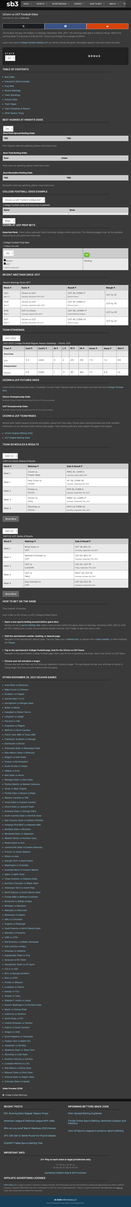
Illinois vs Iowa (12, 856)
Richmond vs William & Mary (18, 901)
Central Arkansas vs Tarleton (18, 1023)
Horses (78, 4)
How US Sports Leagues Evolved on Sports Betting (95, 1130)
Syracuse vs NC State (15, 960)
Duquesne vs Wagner (15, 725)
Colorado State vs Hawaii (17, 1081)
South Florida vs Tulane (16, 766)
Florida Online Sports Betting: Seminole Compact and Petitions (97, 1122)
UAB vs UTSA (11, 937)
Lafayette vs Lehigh (14, 716)
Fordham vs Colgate (14, 694)
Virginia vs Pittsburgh (15, 924)
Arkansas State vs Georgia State (20, 811)
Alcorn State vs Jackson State (19, 806)
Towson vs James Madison (18, 851)
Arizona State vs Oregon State (19, 1077)
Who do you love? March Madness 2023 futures (30, 1128)
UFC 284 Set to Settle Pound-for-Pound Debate (30, 1135)
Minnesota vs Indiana (15, 915)
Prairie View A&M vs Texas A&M (20, 734)
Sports (40, 4)
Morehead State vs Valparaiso (19, 833)
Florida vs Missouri (14, 982)
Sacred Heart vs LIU (14, 698)
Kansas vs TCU (12, 991)
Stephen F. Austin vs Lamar (18, 1000)
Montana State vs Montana (18, 829)
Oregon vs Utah (12, 1032)
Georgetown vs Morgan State (19, 703)
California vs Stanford (15, 1014)
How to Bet (96, 4)
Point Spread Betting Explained (85, 1113)
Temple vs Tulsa (12, 996)
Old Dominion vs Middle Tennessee (22, 942)
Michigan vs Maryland (15, 905)
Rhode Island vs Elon (15, 842)
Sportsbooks (59, 4)
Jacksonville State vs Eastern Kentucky (23, 847)
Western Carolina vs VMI (16, 797)
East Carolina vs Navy (15, 946)
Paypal (11, 642)
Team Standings (12, 95)
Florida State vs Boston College (20, 793)
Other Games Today (14, 113)
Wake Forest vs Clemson (16, 689)
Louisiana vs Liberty (14, 987)
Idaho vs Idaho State (15, 874)
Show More (10, 519)
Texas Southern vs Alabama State (21, 878)
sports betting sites (31, 625)
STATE (10, 53)
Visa (57, 639)
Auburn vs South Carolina (17, 1027)
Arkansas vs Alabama (15, 951)
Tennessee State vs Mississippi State (22, 748)
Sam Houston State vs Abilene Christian (24, 820)
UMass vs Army (12, 770)
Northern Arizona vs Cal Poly (19, 1059)
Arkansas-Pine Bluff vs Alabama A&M (23, 824)
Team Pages (10, 104)
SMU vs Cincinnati (13, 919)
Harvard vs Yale (12, 721)
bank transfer (102, 639)
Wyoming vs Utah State (16, 1054)
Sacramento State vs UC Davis (20, 964)
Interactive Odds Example (17, 81)
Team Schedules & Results (17, 108)
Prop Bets (9, 86)
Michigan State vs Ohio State (19, 779)
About (112, 4)
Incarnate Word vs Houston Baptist (21, 870)
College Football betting (31, 42)
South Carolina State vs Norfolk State (23, 815)
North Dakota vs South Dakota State (22, 892)
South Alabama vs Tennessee (19, 1036)
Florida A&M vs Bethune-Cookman (21, 897)
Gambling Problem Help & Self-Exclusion (65, 1173)
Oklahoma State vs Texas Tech (19, 1050)
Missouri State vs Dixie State (18, 1072)
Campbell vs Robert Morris (18, 712)
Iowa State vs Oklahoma (16, 685)
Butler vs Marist (12, 707)
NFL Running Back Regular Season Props (26, 1113)
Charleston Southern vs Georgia (20, 739)
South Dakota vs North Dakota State (22, 928)
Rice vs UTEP (11, 978)
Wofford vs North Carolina (17, 730)
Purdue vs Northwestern (16, 761)
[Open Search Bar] (123, 4)
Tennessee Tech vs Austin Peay (20, 887)
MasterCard (73, 639)
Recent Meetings (13, 90)
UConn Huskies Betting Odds (19, 433)
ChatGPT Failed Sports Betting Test (23, 1143)
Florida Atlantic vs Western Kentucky (22, 784)
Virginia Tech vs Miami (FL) (18, 1041)
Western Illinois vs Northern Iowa (20, 838)
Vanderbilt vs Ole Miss (15, 1045)
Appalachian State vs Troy (17, 955)
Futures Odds (11, 99)
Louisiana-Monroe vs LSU (17, 1063)
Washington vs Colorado (16, 865)
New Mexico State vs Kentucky (20, 752)
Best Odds (10, 77)
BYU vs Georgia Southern (17, 973)
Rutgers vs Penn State (15, 757)
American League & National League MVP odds (29, 1120)
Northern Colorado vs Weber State (21, 883)
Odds (26, 4)
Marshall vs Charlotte (15, 932)
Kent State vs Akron (14, 775)
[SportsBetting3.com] (13, 4)
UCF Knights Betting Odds (17, 437)
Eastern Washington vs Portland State (23, 1005)
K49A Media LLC (10, 1185)
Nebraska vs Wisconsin (16, 910)
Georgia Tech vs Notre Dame (19, 860)
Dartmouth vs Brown (15, 743)
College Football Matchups (16, 1095)
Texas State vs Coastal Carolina (20, 802)
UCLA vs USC (11, 969)
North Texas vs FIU (14, 1018)
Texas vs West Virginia (15, 788)
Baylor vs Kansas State (16, 1009)
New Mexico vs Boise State (18, 1068)
